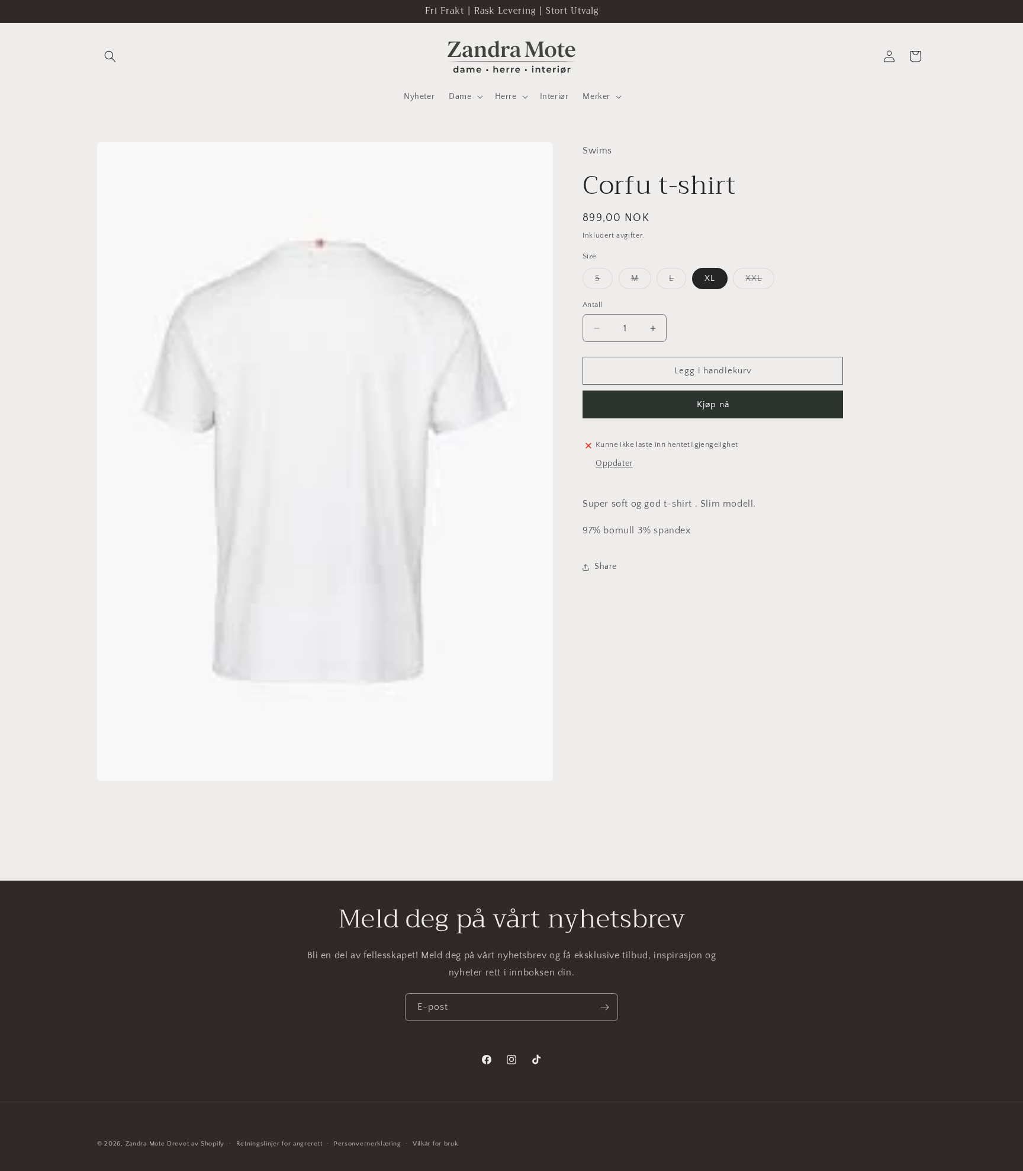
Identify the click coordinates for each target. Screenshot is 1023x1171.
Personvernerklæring (367, 1143)
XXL (759, 281)
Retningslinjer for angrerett (279, 1143)
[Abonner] (604, 1007)
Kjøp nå (713, 404)
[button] (110, 56)
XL (709, 278)
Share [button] (605, 566)
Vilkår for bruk (435, 1143)
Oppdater (614, 463)
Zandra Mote (145, 1143)
